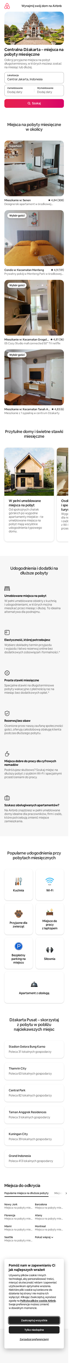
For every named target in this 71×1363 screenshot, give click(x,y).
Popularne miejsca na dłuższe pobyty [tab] (26, 1193)
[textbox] (19, 92)
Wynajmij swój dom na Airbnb (41, 6)
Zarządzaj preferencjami (34, 1339)
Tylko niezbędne (34, 1330)
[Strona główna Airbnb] (7, 6)
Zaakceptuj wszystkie (34, 1320)
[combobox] (34, 79)
